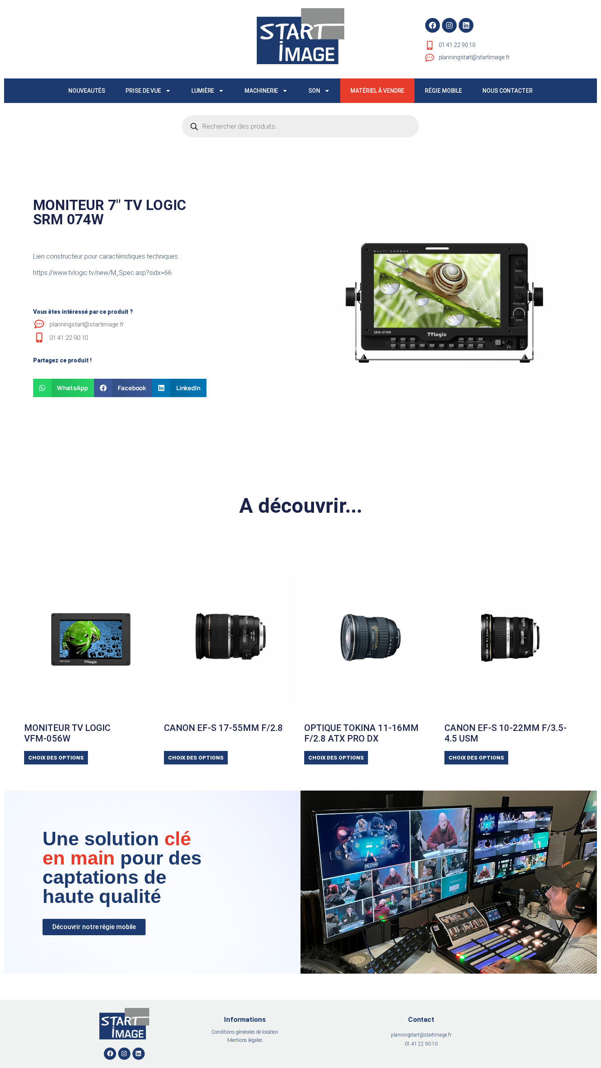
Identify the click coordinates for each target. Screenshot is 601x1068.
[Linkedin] (466, 25)
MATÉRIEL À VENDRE (377, 90)
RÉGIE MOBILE (443, 90)
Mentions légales (244, 1040)
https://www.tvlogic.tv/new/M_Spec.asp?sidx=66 (102, 273)
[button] (63, 388)
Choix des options (56, 758)
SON (314, 90)
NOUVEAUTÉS (86, 90)
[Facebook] (432, 25)
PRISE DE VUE (143, 90)
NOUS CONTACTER (507, 90)
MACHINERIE (261, 90)
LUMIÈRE (202, 90)
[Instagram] (449, 25)
